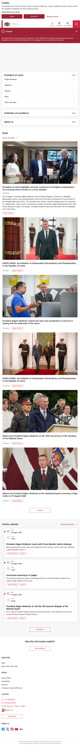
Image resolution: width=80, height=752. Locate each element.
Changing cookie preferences (12, 688)
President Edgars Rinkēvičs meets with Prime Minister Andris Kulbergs (39, 544)
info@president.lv (10, 703)
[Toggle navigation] (76, 24)
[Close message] (76, 31)
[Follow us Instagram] (12, 729)
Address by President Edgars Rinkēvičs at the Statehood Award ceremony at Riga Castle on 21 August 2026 (39, 494)
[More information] (11, 710)
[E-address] (6, 710)
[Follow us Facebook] (3, 729)
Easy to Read (6, 678)
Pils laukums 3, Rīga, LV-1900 (14, 706)
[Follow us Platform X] (7, 729)
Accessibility (6, 681)
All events (40, 629)
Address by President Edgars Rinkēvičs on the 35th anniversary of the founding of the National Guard (39, 437)
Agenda (23, 553)
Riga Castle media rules (10, 666)
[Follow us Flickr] (21, 729)
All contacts (12, 716)
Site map (5, 685)
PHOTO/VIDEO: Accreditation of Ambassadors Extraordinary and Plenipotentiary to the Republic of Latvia (39, 264)
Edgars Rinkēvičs (9, 213)
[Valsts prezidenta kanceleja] (13, 24)
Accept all (34, 16)
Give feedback (40, 648)
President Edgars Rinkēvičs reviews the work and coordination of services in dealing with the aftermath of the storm (37, 322)
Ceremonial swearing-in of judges (21, 575)
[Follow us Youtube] (16, 729)
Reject (12, 16)
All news (40, 510)
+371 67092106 (9, 700)
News (3, 663)
